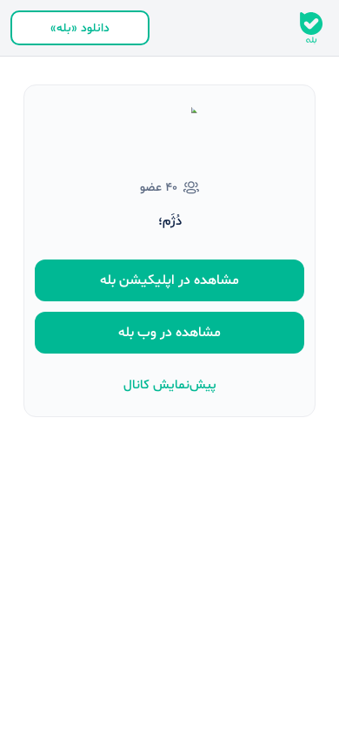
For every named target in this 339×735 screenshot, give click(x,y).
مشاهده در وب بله (169, 332)
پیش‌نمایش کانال (169, 385)
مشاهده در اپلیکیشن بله (169, 280)
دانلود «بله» (80, 28)
